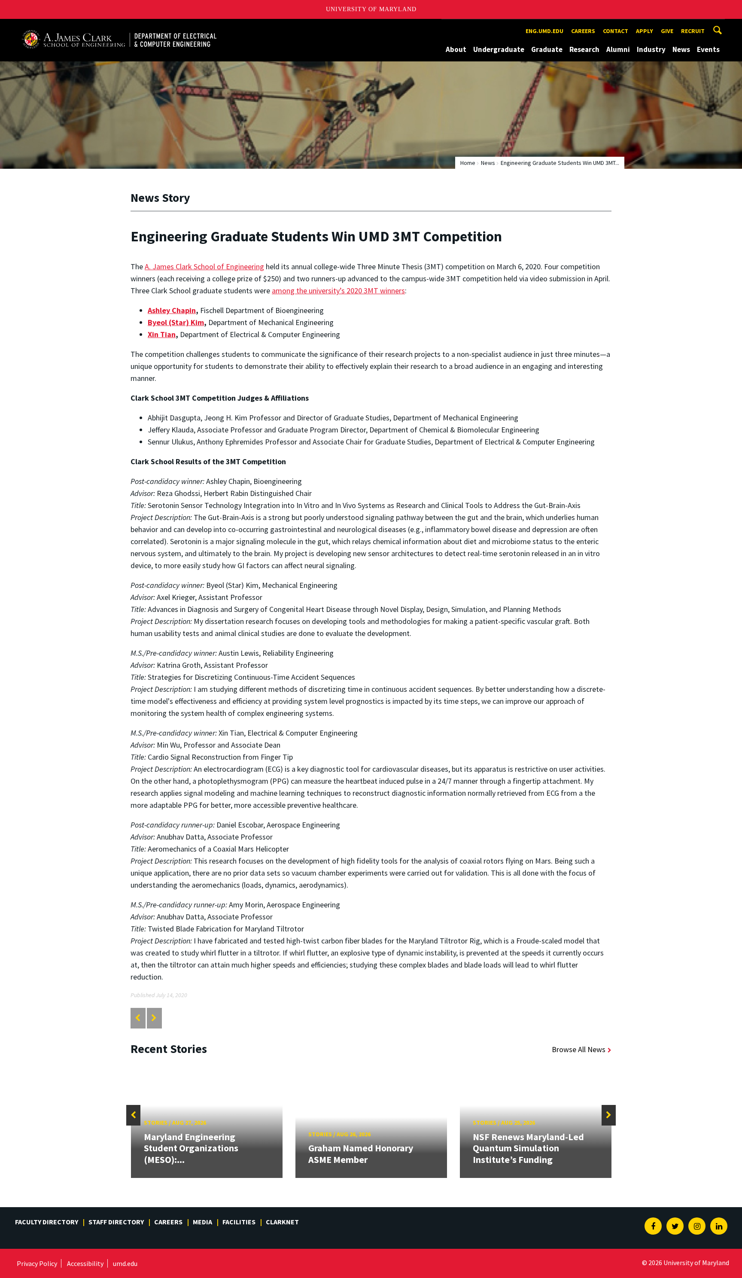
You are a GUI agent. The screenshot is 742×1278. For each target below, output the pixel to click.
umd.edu (125, 1263)
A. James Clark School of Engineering (204, 266)
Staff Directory (116, 1221)
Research (584, 49)
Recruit (693, 31)
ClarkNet (282, 1221)
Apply (644, 31)
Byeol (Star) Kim (176, 322)
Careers (583, 31)
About (456, 49)
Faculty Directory (46, 1221)
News (681, 49)
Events (708, 49)
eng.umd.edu (544, 31)
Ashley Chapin (172, 310)
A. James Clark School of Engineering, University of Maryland (118, 27)
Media (202, 1221)
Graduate (547, 49)
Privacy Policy (37, 1263)
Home (467, 163)
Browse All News (578, 1049)
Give (667, 31)
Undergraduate (498, 49)
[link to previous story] (137, 1018)
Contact (615, 31)
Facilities (238, 1221)
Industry (651, 49)
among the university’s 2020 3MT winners (338, 290)
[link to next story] (154, 1018)
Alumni (618, 49)
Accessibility (85, 1263)
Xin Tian (162, 334)
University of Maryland (371, 9)
